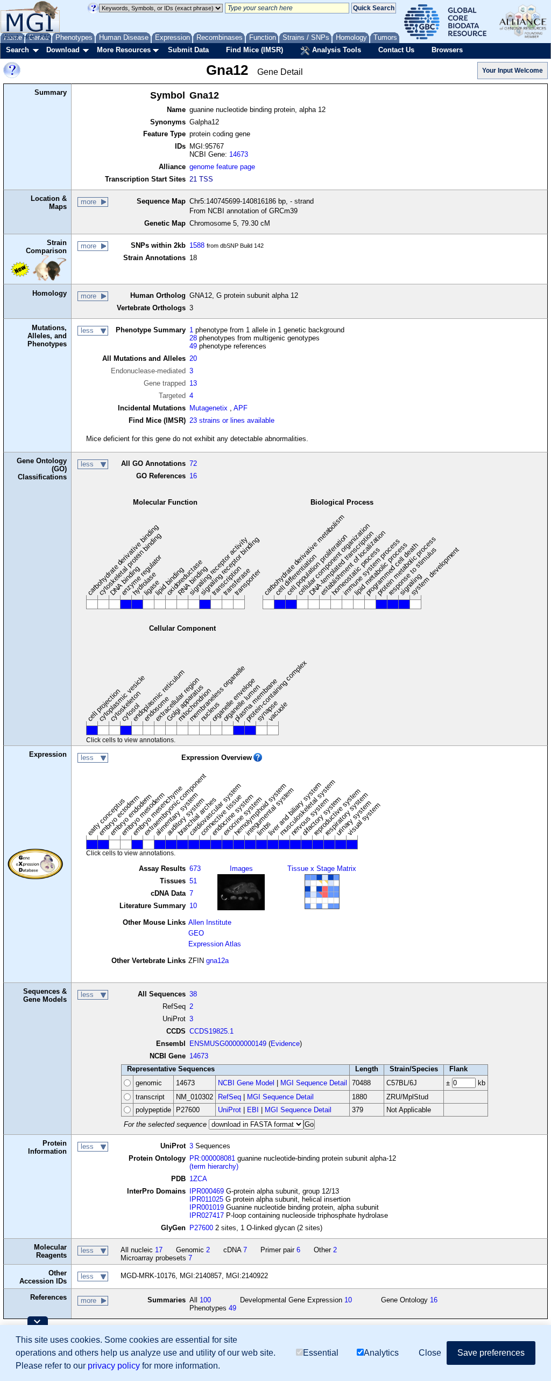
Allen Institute (209, 922)
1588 (196, 245)
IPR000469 (206, 1191)
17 (159, 1250)
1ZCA (198, 1179)
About (10, 36)
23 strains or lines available (231, 420)
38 (193, 994)
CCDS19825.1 (211, 1031)
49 (193, 346)
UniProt (229, 1110)
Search (17, 50)
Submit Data (188, 50)
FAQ (46, 36)
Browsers (447, 50)
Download (63, 50)
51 (193, 881)
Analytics (381, 1352)
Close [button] (430, 1352)
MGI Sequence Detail (313, 1083)
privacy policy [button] (114, 1365)
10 (193, 906)
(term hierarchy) (213, 1166)
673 (195, 868)
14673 (238, 154)
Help (29, 36)
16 (193, 476)
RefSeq (229, 1097)
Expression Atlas (214, 944)
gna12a (217, 961)
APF (241, 408)
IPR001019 (206, 1207)
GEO (196, 933)
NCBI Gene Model (246, 1083)
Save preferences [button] (491, 1352)
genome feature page (222, 167)
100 (205, 1300)
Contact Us (396, 50)
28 (193, 338)
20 (193, 358)
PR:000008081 (212, 1158)
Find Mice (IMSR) (254, 50)
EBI (253, 1110)
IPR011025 (206, 1199)
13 (193, 383)
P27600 (201, 1228)
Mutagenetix (208, 408)
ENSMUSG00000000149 (227, 1044)
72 (193, 463)
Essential (320, 1352)
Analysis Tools (335, 50)
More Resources (124, 50)
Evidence (285, 1044)
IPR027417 (206, 1215)
